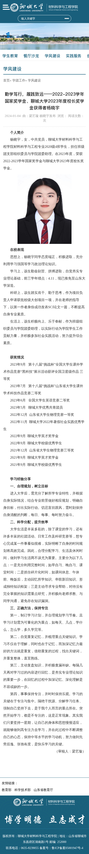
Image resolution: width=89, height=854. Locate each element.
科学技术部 (22, 790)
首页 (6, 80)
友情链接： (10, 783)
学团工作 (18, 80)
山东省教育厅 (43, 790)
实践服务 (73, 55)
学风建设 (52, 55)
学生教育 (10, 55)
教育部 (6, 790)
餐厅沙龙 (31, 55)
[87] (67, 18)
